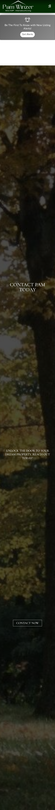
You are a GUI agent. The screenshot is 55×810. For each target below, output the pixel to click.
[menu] (49, 6)
